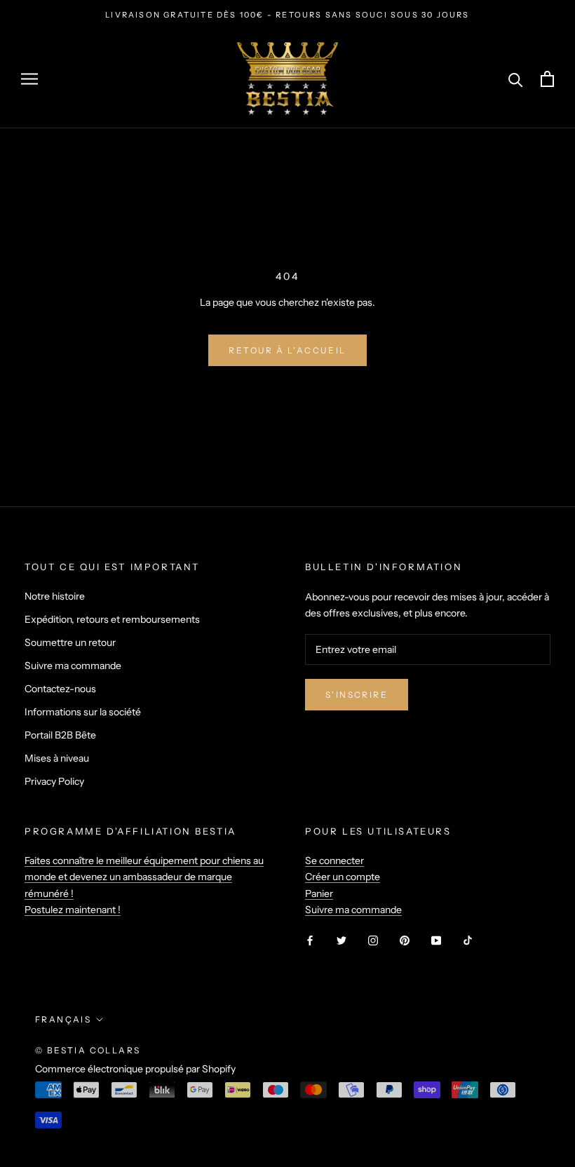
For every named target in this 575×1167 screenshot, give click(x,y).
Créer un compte (342, 876)
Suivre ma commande (73, 665)
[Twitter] (341, 940)
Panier (319, 893)
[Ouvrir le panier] (547, 79)
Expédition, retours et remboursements (112, 619)
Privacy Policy (54, 781)
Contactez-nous (60, 688)
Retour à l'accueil (287, 350)
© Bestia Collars (87, 1050)
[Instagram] (373, 940)
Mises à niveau (57, 758)
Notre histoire (55, 596)
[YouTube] (436, 940)
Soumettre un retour (70, 642)
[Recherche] (515, 79)
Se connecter (334, 860)
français (63, 1019)
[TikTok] (468, 940)
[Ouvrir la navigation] (29, 79)
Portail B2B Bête (60, 735)
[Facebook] (310, 940)
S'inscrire (356, 694)
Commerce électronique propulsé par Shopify (135, 1069)
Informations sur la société (83, 712)
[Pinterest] (405, 940)
